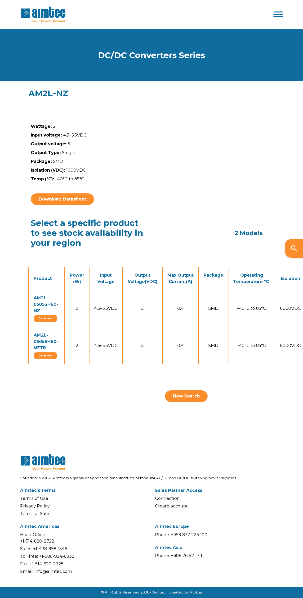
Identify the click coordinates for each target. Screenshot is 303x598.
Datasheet (45, 318)
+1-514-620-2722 (37, 541)
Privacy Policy (35, 506)
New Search (186, 396)
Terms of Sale (34, 513)
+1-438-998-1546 (50, 548)
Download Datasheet (62, 199)
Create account (171, 506)
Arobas (196, 592)
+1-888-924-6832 (56, 556)
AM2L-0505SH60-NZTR (46, 342)
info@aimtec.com (53, 571)
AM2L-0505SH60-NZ (46, 304)
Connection (167, 498)
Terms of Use (34, 498)
